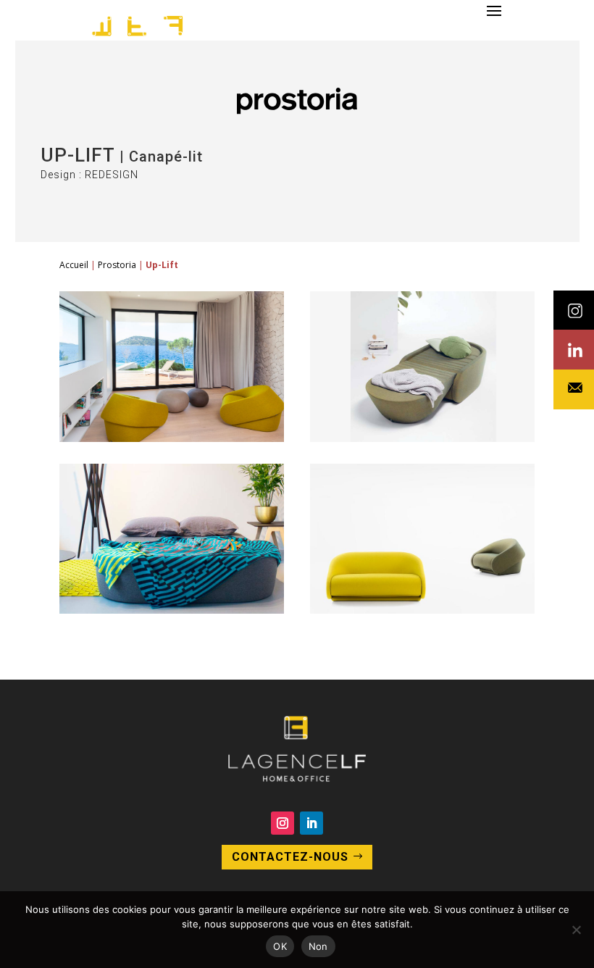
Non (318, 946)
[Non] (576, 929)
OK (280, 946)
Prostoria (117, 265)
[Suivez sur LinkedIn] (311, 823)
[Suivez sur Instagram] (282, 823)
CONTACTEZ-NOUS (290, 857)
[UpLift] (422, 610)
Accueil (73, 265)
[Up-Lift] (171, 438)
